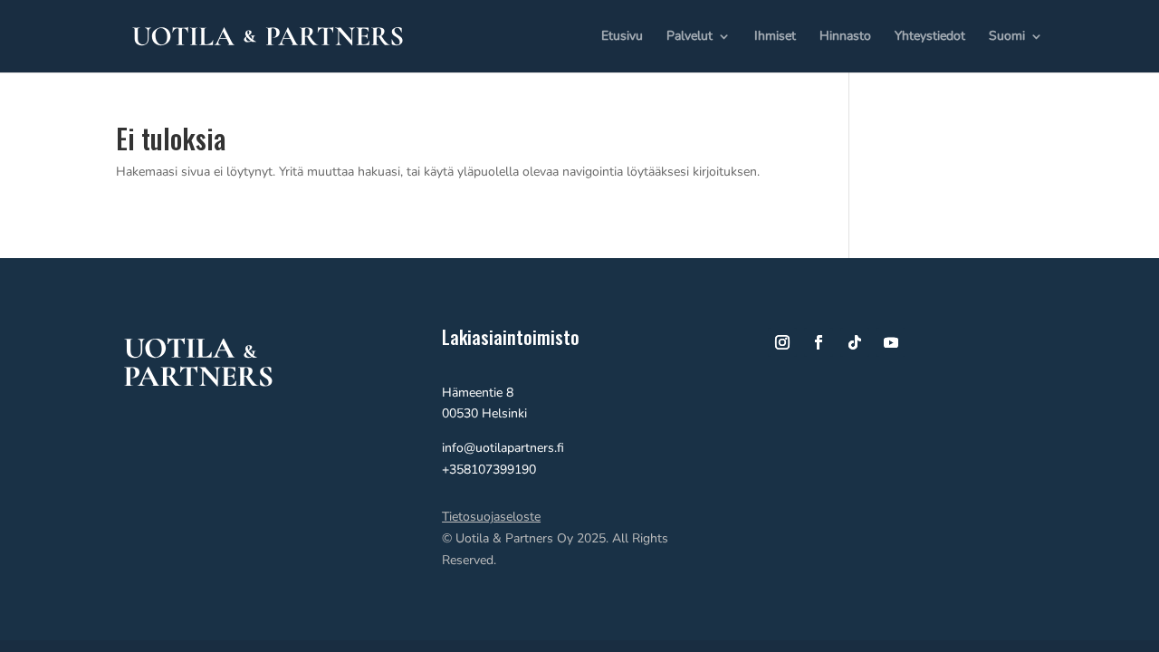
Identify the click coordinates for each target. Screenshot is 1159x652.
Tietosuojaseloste (491, 516)
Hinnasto (845, 37)
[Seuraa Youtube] (890, 342)
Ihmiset (775, 37)
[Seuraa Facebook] (818, 342)
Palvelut (689, 37)
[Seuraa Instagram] (782, 342)
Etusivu (622, 37)
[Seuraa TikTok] (854, 342)
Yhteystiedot (930, 37)
